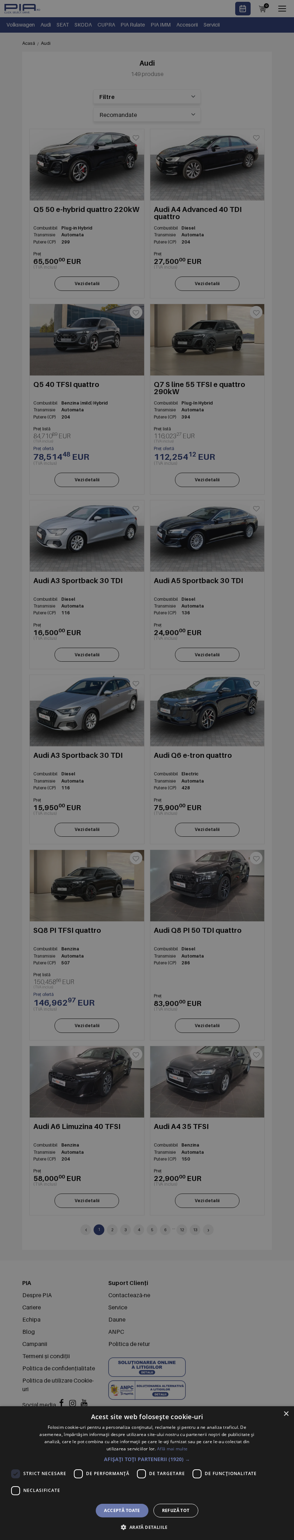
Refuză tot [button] (176, 1510)
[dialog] (147, 1473)
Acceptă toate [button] (122, 1510)
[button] (147, 1459)
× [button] (286, 1414)
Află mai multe (172, 1449)
